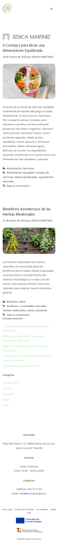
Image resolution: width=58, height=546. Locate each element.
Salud (22, 301)
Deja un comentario (18, 185)
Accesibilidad (42, 509)
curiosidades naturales (33, 306)
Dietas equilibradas (26, 177)
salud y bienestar (37, 310)
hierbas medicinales (14, 310)
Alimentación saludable (20, 172)
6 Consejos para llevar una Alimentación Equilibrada (24, 48)
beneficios (12, 306)
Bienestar (12, 301)
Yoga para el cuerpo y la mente (21, 365)
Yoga (5, 405)
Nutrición (28, 168)
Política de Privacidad (24, 509)
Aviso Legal (7, 509)
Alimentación (14, 168)
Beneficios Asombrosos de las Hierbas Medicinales (27, 212)
